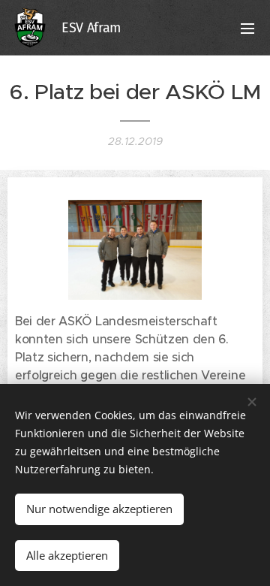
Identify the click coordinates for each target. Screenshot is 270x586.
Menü (247, 28)
